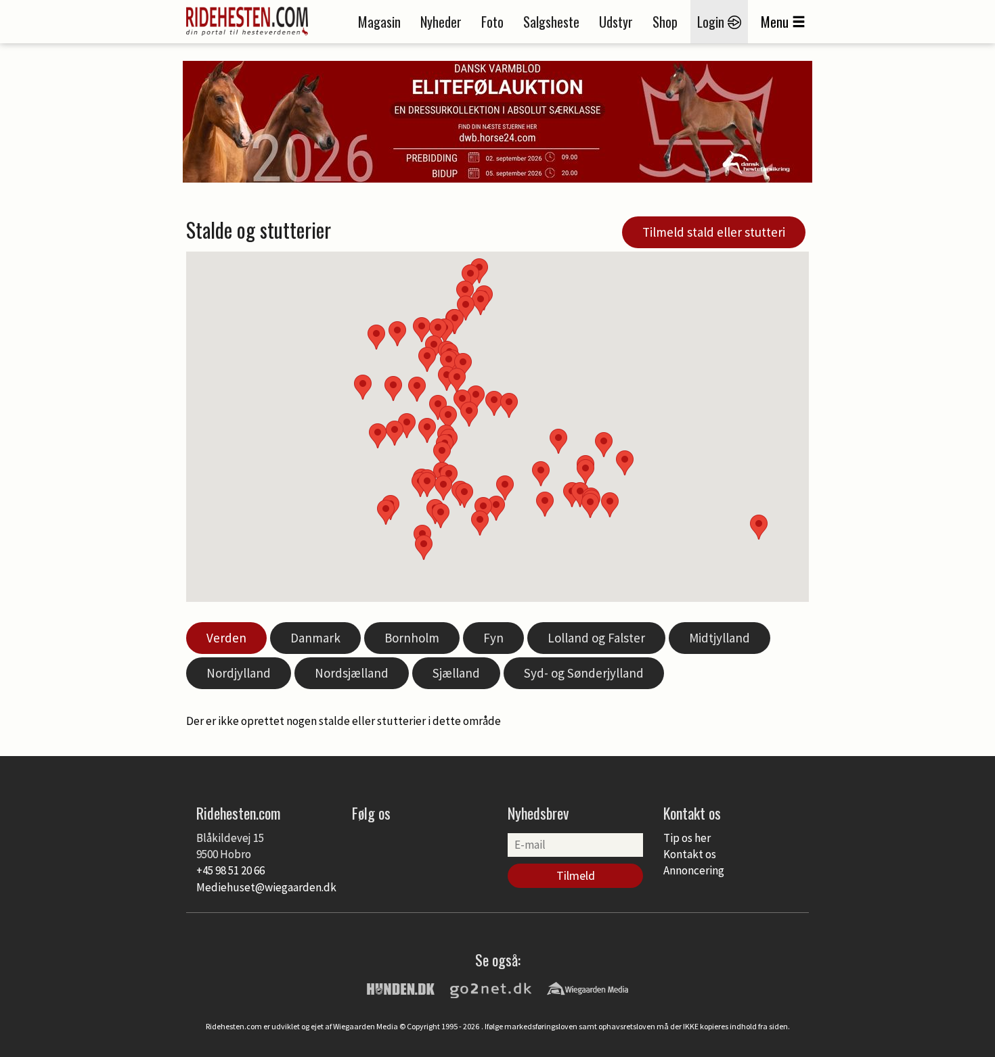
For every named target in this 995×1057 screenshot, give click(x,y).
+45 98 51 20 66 (230, 870)
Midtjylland (719, 638)
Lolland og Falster (596, 638)
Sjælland (456, 673)
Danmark (315, 638)
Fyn (493, 638)
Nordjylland (238, 673)
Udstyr (616, 21)
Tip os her (687, 837)
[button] (541, 473)
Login (712, 21)
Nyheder (441, 21)
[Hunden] (401, 988)
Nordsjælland (352, 673)
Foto (492, 21)
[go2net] (490, 988)
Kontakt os (689, 854)
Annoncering (693, 870)
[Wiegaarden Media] (587, 988)
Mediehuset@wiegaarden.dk (266, 887)
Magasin (379, 21)
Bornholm (411, 638)
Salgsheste (551, 21)
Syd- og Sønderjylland (584, 673)
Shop (665, 21)
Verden (226, 638)
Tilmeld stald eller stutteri (713, 232)
